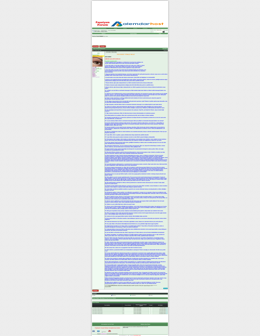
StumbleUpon (133, 295)
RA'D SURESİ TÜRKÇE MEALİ (97, 312)
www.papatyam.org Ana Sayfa (107, 324)
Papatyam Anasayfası (110, 28)
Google (151, 295)
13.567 (96, 72)
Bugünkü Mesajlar (130, 28)
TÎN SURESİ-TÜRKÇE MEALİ (97, 307)
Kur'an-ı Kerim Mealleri (112, 30)
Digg (94, 295)
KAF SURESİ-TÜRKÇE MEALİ (97, 309)
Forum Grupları (140, 28)
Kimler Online (149, 28)
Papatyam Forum (120, 28)
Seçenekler (164, 48)
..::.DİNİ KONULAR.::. (103, 30)
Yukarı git (131, 335)
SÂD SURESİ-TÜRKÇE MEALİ (97, 310)
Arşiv (128, 335)
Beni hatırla (166, 30)
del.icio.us (114, 295)
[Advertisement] (130, 10)
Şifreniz (152, 31)
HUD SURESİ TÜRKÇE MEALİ (97, 313)
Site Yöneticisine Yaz (123, 335)
